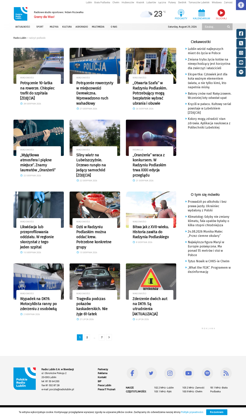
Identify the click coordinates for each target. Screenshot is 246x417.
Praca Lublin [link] (104, 385)
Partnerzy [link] (103, 369)
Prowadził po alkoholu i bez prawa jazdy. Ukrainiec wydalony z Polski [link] (207, 206)
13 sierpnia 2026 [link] (88, 252)
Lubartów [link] (151, 2)
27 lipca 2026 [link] (86, 319)
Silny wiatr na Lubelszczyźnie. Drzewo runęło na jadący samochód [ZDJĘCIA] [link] (91, 165)
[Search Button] (229, 26)
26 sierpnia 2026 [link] (144, 109)
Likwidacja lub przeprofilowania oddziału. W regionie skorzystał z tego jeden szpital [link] (37, 237)
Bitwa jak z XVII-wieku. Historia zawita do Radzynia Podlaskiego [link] (151, 232)
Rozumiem (217, 412)
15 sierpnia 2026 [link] (32, 252)
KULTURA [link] (67, 26)
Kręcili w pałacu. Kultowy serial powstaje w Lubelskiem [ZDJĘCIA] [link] (209, 108)
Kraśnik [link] (140, 2)
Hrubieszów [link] (128, 2)
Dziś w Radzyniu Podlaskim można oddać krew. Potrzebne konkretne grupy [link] (93, 237)
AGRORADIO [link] (82, 26)
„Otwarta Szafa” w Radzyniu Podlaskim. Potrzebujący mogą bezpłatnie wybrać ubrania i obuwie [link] (150, 93)
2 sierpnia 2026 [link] (31, 314)
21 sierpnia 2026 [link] (144, 180)
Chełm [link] (115, 2)
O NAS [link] (114, 26)
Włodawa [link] (217, 2)
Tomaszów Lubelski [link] (199, 2)
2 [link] (87, 337)
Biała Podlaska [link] (102, 2)
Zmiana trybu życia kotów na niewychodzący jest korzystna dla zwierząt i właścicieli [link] (209, 64)
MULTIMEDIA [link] (98, 26)
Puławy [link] (172, 2)
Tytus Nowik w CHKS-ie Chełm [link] (208, 261)
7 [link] (101, 337)
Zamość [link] (228, 2)
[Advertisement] (212, 160)
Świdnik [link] (182, 2)
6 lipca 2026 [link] (142, 319)
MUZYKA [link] (54, 26)
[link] (241, 5)
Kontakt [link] (102, 377)
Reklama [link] (102, 373)
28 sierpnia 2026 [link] (32, 104)
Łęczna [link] (162, 2)
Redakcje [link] (138, 150)
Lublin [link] (89, 2)
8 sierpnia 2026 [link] (143, 242)
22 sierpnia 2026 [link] (32, 175)
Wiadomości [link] (27, 78)
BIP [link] (99, 381)
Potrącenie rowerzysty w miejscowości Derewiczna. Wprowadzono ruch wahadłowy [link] (94, 93)
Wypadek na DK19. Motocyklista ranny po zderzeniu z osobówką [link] (38, 304)
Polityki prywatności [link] (192, 412)
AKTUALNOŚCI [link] (22, 26)
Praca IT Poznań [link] (106, 389)
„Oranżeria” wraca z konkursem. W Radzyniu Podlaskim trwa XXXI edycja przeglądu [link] (149, 165)
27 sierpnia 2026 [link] (88, 109)
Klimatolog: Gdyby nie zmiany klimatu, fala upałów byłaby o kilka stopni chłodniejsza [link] (208, 221)
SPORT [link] (39, 26)
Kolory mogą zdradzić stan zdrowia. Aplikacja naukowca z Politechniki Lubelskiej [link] (209, 123)
